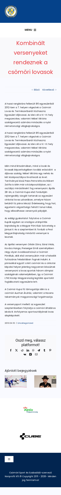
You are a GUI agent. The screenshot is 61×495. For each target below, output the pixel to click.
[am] (30, 402)
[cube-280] (30, 429)
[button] (7, 381)
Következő (48, 89)
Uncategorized (25, 323)
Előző (37, 89)
